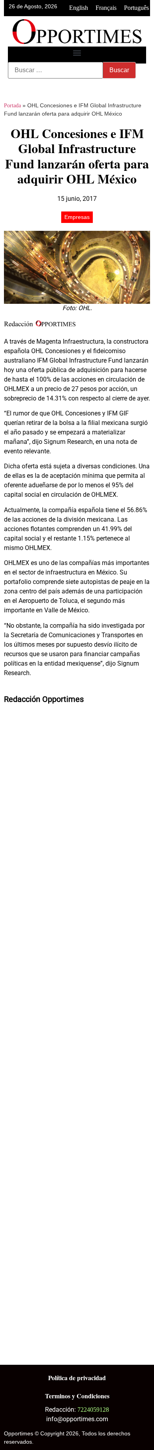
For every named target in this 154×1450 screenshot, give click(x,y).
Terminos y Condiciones (77, 1395)
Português (136, 7)
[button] (77, 53)
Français (106, 7)
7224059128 (93, 1409)
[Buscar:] (55, 70)
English (78, 7)
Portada (12, 106)
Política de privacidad (77, 1377)
